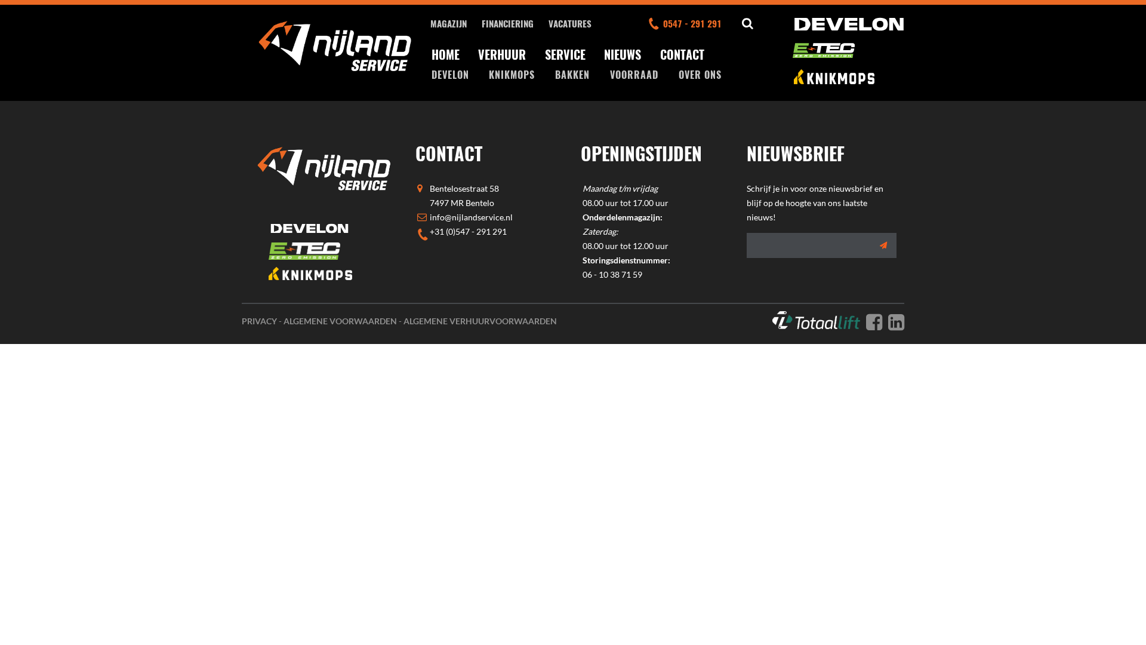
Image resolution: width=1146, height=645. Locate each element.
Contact (682, 54)
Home (446, 54)
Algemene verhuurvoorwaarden (480, 321)
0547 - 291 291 (692, 23)
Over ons (700, 74)
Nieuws (622, 54)
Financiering (508, 23)
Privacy (259, 321)
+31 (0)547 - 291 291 (468, 231)
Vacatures (570, 23)
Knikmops (512, 74)
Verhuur (502, 54)
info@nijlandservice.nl (471, 217)
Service (565, 54)
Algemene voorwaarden (340, 321)
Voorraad (634, 74)
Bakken (572, 74)
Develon (450, 74)
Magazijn (448, 23)
